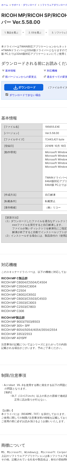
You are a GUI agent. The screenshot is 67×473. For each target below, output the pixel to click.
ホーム (4, 4)
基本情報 (10, 70)
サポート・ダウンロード (24, 4)
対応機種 (52, 70)
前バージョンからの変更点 (20, 76)
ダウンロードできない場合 (25, 95)
